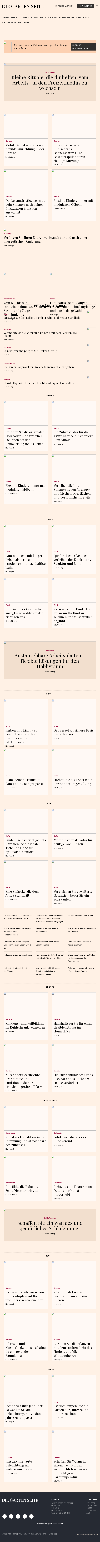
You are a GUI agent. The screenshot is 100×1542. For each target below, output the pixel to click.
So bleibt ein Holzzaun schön (80, 915)
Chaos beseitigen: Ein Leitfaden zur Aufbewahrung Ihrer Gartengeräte (81, 958)
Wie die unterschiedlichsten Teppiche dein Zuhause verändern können (48, 971)
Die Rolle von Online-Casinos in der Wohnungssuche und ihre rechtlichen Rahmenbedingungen (49, 918)
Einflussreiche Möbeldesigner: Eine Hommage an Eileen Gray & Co (17, 944)
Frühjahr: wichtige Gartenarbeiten (18, 955)
